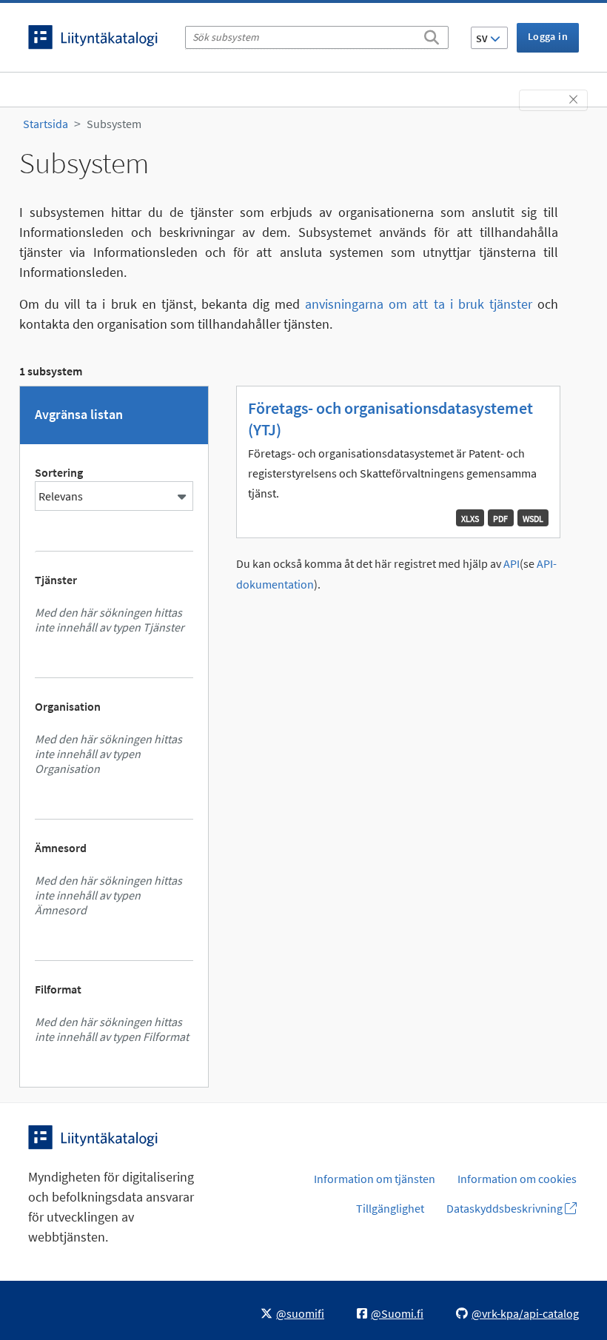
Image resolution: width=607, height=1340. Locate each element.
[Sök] (431, 34)
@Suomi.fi (397, 1313)
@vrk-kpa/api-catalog (525, 1313)
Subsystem (114, 123)
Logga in (548, 36)
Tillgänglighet (390, 1208)
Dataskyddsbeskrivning (505, 1208)
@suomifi (300, 1313)
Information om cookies (517, 1178)
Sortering (59, 472)
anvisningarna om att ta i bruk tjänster (418, 303)
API (511, 564)
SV (483, 38)
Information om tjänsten (374, 1178)
